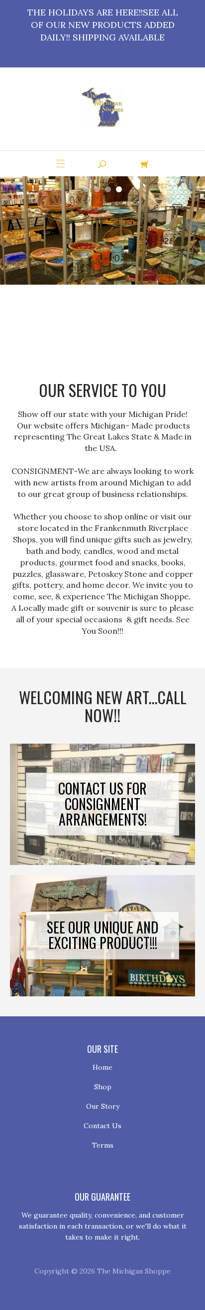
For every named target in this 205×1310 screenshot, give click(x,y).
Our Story (102, 1106)
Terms (102, 1145)
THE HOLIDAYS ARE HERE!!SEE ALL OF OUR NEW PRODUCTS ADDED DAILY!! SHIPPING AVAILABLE (102, 24)
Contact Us (102, 1125)
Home (102, 1067)
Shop (102, 1086)
